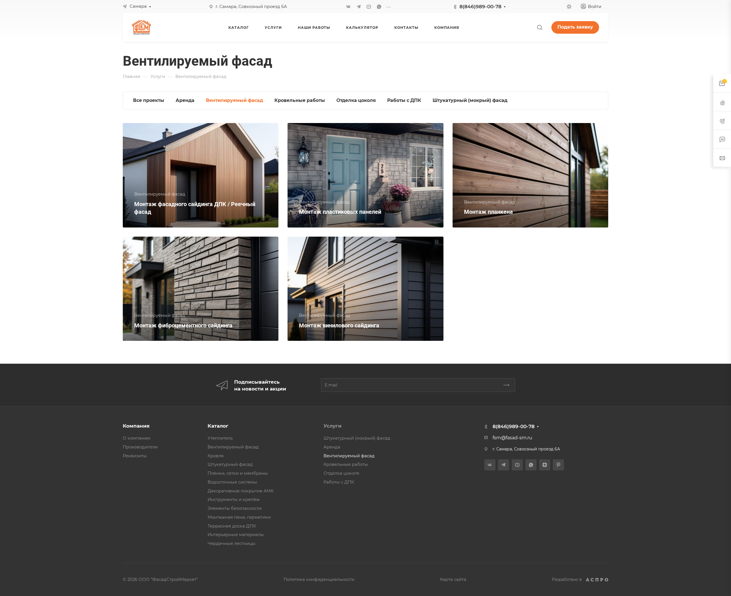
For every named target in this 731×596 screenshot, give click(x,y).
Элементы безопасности (235, 508)
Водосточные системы (232, 482)
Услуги (333, 426)
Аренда (332, 447)
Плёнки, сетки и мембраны (238, 473)
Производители (140, 447)
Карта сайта (453, 579)
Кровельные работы (346, 464)
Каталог (218, 426)
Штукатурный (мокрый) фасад (357, 438)
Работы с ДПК (339, 482)
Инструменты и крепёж (234, 499)
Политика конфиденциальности (319, 579)
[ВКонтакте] (348, 6)
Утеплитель (220, 438)
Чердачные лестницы (232, 543)
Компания (136, 426)
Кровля (216, 455)
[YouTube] (369, 6)
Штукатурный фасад (230, 464)
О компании (136, 438)
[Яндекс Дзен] (544, 464)
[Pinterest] (558, 464)
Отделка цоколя (341, 473)
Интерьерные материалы (236, 534)
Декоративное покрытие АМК (241, 491)
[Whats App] (379, 6)
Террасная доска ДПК (232, 526)
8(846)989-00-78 (480, 6)
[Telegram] (359, 6)
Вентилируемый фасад (233, 447)
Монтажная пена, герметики (239, 517)
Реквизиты (135, 455)
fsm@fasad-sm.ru (512, 437)
